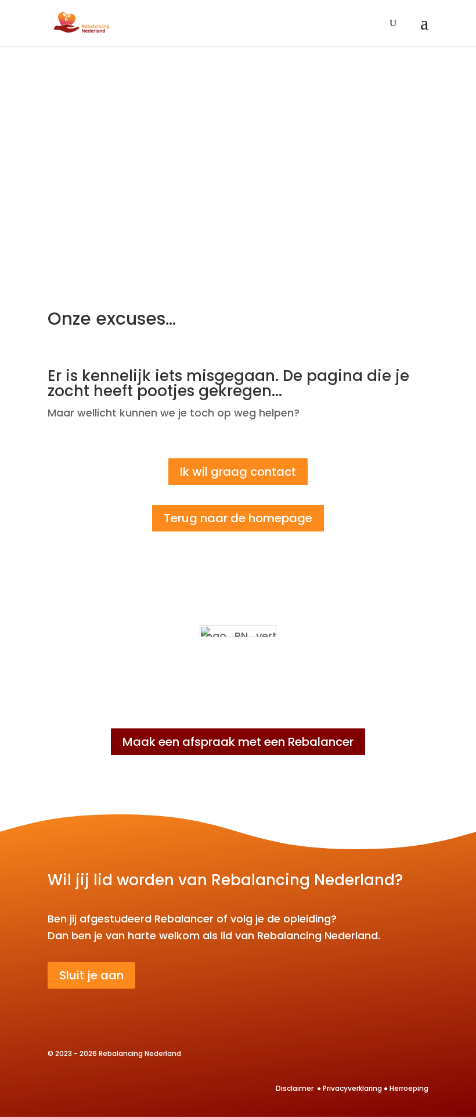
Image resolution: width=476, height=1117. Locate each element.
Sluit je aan (91, 975)
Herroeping (409, 1088)
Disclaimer (295, 1088)
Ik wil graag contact (238, 472)
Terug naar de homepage (238, 518)
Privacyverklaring (352, 1088)
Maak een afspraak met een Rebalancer (238, 742)
